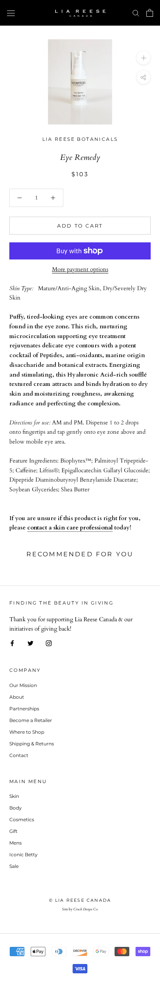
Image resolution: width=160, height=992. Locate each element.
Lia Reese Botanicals (80, 139)
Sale (14, 866)
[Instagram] (49, 643)
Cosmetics (21, 819)
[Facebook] (12, 643)
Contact (18, 755)
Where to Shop (26, 732)
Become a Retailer (30, 720)
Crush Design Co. (85, 909)
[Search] (135, 12)
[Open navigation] (11, 13)
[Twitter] (30, 643)
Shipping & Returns (31, 744)
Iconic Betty (23, 854)
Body (15, 808)
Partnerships (24, 709)
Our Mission (23, 685)
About (16, 697)
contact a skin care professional (70, 527)
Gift (13, 831)
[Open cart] (149, 13)
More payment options (80, 269)
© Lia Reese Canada (80, 900)
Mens (15, 843)
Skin (14, 796)
